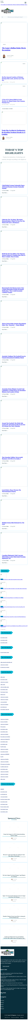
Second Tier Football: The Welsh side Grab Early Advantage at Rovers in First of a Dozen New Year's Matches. (13, 424)
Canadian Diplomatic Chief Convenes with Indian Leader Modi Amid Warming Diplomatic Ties (13, 557)
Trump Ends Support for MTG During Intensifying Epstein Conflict (12, 579)
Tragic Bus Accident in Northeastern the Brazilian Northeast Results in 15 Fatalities (13, 132)
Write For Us (7, 1017)
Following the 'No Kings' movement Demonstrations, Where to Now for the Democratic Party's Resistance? (13, 221)
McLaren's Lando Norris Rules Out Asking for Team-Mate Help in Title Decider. (14, 588)
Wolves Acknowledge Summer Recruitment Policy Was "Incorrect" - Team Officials (14, 324)
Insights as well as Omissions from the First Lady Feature (12, 982)
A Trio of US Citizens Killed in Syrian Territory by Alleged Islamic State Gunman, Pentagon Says (13, 101)
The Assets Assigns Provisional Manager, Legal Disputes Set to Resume (12, 597)
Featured (2, 1008)
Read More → (5, 192)
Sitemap (21, 1017)
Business (2, 1002)
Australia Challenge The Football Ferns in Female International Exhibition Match (14, 356)
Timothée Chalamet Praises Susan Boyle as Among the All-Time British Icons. (13, 616)
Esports (2, 1004)
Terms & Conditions (15, 1017)
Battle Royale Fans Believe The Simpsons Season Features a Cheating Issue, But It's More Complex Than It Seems (13, 255)
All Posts (2, 1000)
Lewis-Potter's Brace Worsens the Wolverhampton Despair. (11, 490)
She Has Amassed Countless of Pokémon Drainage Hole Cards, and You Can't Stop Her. (13, 78)
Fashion (2, 1006)
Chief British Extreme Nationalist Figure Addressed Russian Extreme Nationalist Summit (13, 187)
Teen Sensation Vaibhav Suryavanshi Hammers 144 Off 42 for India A (12, 458)
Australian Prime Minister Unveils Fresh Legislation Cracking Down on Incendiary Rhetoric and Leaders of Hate (14, 390)
